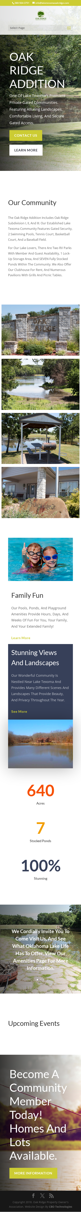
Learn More (21, 638)
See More (19, 711)
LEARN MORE (26, 150)
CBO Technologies (60, 1206)
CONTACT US (25, 135)
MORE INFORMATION (33, 1173)
